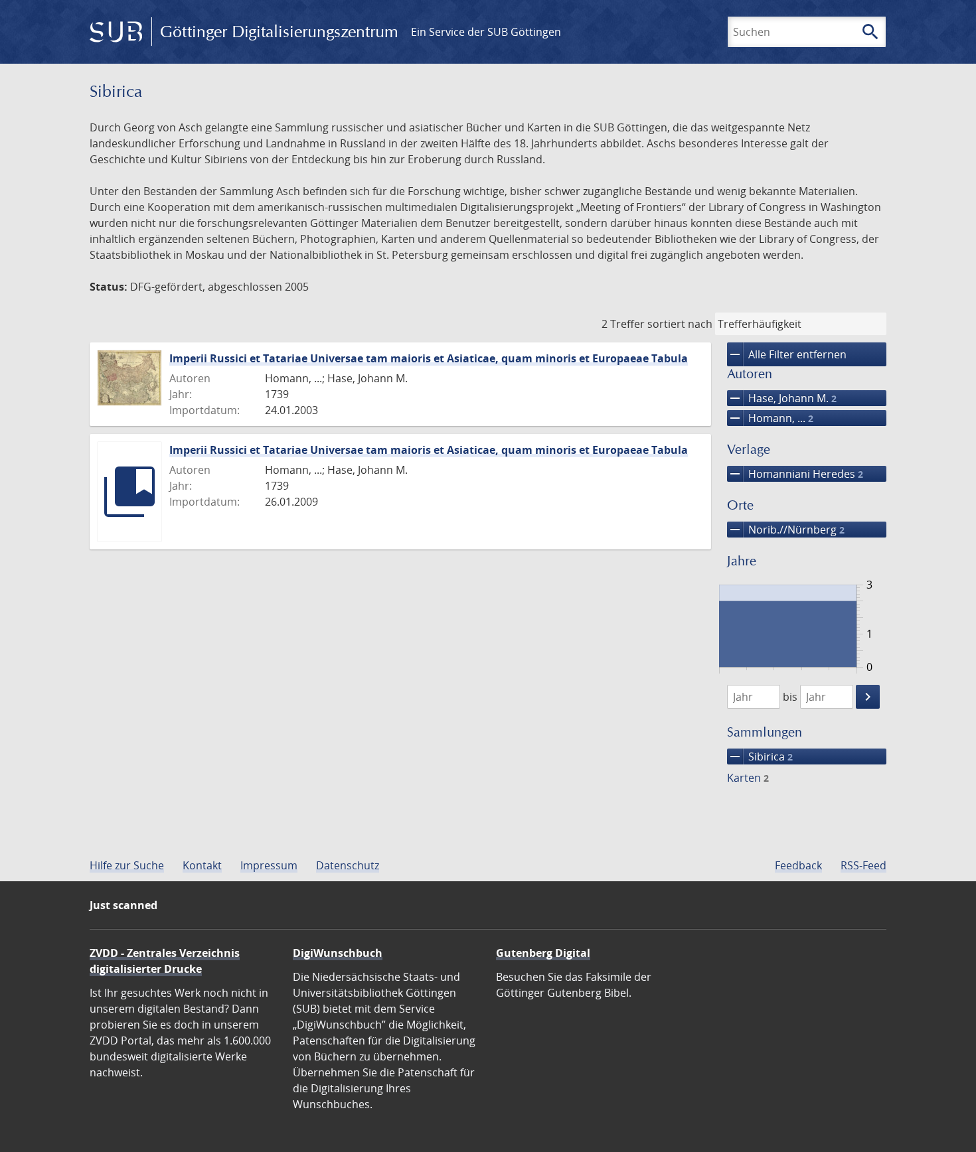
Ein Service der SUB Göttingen (486, 32)
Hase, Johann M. (782, 398)
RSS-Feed (863, 865)
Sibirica (760, 756)
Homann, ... (770, 418)
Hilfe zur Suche (127, 865)
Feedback (798, 865)
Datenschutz (347, 865)
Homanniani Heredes (795, 474)
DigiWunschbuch (337, 953)
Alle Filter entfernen (787, 354)
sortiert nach (679, 324)
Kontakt (202, 865)
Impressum (268, 865)
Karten (748, 777)
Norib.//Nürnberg (786, 530)
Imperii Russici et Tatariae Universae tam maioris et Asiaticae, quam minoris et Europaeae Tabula (428, 358)
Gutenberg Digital (543, 953)
